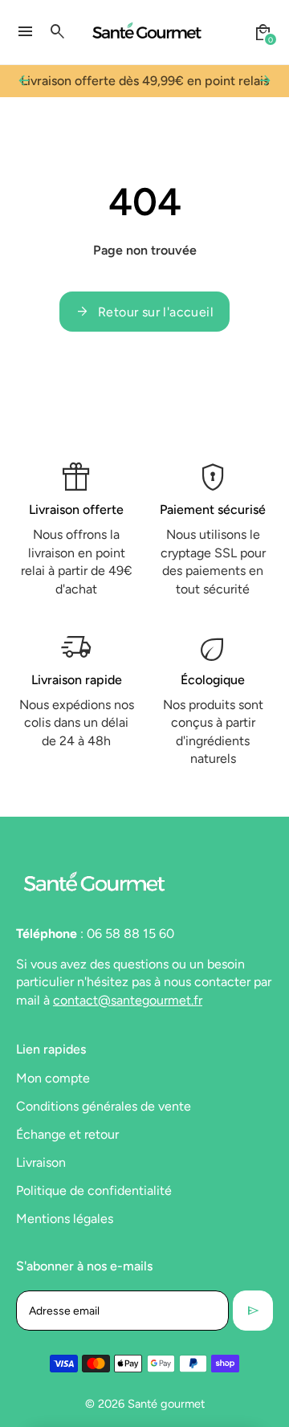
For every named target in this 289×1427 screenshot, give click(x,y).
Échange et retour (67, 1134)
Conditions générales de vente (103, 1106)
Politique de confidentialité (94, 1190)
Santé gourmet (166, 1403)
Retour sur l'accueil (144, 311)
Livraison (41, 1162)
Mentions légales (64, 1218)
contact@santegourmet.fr (127, 1000)
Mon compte (53, 1078)
